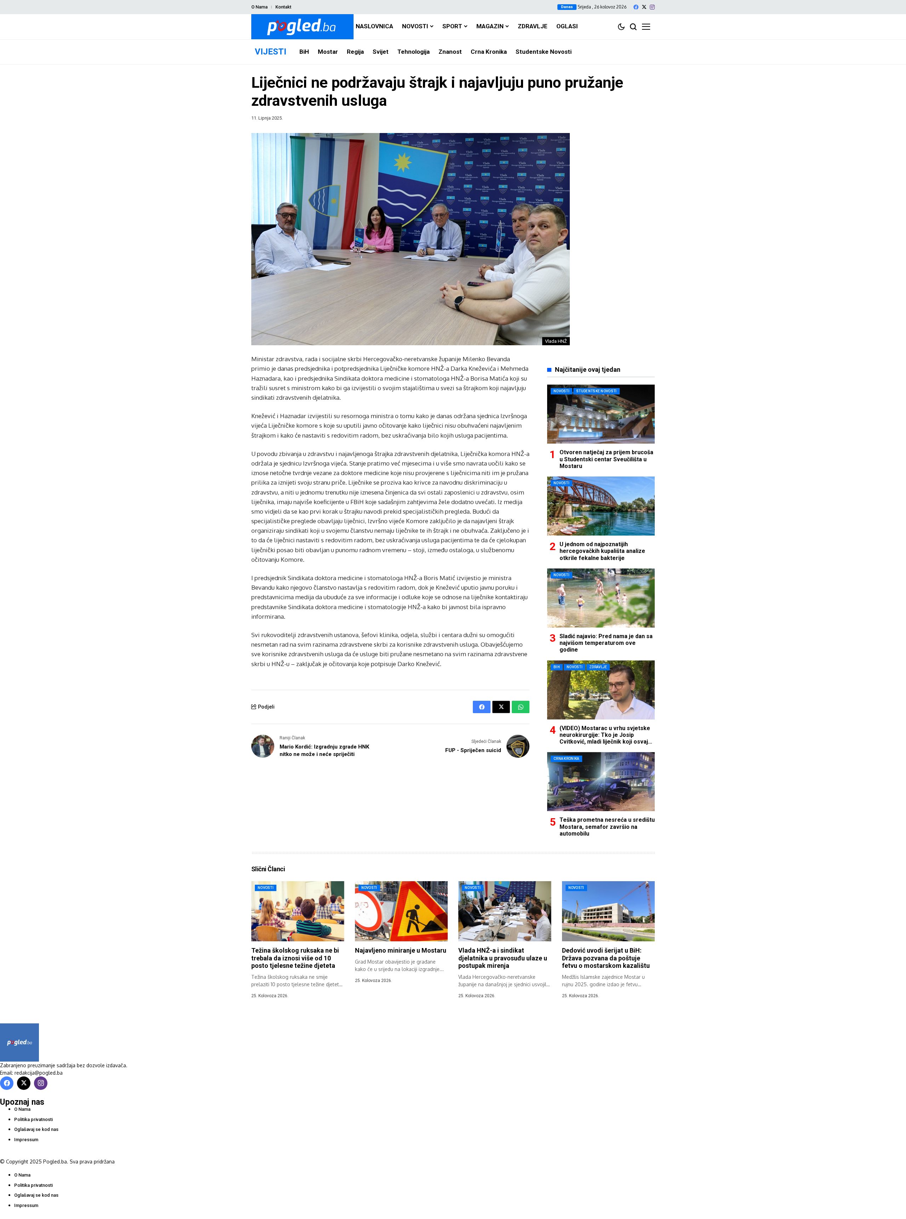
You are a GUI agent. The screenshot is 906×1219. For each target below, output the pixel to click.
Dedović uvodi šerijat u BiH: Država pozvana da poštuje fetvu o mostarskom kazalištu (606, 958)
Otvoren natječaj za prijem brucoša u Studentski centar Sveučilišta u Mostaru (606, 459)
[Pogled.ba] (302, 26)
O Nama (259, 7)
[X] (644, 7)
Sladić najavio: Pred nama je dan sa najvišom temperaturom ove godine (606, 643)
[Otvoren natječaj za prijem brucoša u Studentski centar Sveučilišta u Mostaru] (601, 414)
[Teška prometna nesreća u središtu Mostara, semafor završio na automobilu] (601, 781)
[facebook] (635, 7)
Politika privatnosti (33, 1119)
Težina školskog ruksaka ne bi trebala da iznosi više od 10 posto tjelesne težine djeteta (295, 958)
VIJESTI (270, 52)
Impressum (26, 1139)
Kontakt (283, 7)
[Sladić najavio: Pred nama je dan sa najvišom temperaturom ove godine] (601, 598)
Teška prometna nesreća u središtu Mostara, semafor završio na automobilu (607, 826)
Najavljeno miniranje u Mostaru (400, 950)
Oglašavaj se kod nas (36, 1129)
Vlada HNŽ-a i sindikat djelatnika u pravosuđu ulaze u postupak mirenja (502, 958)
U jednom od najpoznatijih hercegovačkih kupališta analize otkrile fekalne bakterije (602, 551)
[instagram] (652, 7)
